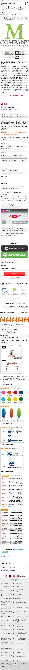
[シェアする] (3, 549)
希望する (5, 194)
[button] (26, 8)
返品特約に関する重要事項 (8, 269)
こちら (10, 668)
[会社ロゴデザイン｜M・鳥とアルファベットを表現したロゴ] (14, 36)
